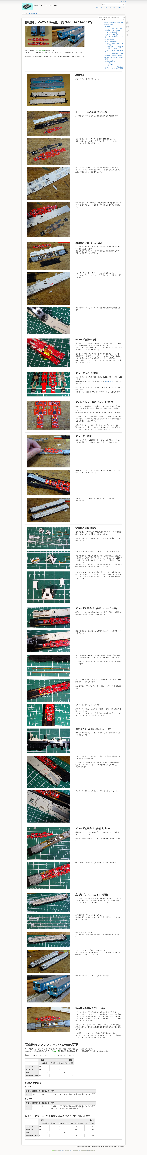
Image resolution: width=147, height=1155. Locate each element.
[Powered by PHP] (64, 1150)
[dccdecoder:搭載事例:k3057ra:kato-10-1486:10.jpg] (48, 384)
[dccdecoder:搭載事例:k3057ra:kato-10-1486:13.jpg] (48, 482)
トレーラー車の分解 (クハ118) (114, 28)
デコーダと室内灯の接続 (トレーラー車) (114, 44)
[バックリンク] (127, 31)
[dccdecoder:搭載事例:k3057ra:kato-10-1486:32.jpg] (48, 939)
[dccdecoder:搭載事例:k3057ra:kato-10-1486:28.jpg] (48, 843)
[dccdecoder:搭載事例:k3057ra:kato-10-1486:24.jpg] (48, 715)
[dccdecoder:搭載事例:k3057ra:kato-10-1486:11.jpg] (48, 415)
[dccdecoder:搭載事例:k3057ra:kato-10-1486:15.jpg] (48, 510)
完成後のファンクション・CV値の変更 (113, 58)
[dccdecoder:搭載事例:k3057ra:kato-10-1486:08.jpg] (48, 288)
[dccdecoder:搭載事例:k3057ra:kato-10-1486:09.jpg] (48, 320)
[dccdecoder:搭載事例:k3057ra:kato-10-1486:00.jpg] (38, 36)
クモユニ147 (54, 1051)
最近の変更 (99, 7)
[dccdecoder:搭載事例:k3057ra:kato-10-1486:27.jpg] (48, 806)
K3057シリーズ (40, 50)
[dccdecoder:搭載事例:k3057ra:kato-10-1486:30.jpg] (48, 902)
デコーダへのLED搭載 (111, 34)
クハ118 (109, 63)
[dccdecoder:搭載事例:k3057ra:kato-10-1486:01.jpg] (48, 90)
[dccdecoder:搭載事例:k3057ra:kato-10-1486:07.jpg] (48, 256)
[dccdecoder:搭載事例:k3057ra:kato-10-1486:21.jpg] (48, 641)
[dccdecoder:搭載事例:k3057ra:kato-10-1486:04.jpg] (48, 183)
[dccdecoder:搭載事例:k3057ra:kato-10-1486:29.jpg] (48, 875)
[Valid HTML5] (73, 1150)
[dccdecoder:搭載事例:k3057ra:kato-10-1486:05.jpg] (48, 219)
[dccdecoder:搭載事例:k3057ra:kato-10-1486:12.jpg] (48, 451)
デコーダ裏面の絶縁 (111, 32)
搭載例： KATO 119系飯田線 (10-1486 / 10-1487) (113, 23)
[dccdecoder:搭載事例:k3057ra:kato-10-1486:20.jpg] (48, 617)
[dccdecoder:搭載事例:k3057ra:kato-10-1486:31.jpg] (48, 921)
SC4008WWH (109, 381)
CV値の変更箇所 (110, 61)
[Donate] (55, 1150)
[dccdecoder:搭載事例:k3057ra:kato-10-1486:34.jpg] (68, 36)
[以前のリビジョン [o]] (127, 27)
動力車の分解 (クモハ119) (112, 30)
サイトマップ (121, 7)
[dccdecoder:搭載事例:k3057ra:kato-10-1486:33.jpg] (48, 961)
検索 (124, 4)
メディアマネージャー (109, 7)
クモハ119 (110, 65)
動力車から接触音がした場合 (113, 55)
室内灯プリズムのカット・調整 (114, 53)
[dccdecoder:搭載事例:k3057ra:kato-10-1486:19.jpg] (48, 586)
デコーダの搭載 (109, 39)
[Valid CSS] (82, 1150)
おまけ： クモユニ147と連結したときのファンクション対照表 (114, 67)
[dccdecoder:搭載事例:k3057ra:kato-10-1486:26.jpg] (48, 772)
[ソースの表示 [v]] (127, 23)
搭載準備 (107, 26)
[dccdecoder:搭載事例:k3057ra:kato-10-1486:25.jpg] (48, 741)
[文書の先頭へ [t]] (127, 35)
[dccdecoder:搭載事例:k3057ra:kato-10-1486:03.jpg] (48, 151)
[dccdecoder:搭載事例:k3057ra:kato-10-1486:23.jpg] (48, 690)
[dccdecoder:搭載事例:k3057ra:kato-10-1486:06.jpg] (48, 352)
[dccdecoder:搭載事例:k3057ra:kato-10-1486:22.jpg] (48, 666)
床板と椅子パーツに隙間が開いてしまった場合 (115, 47)
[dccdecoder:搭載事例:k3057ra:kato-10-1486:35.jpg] (48, 1019)
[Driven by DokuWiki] (91, 1150)
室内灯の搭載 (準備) (111, 41)
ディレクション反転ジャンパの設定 (114, 36)
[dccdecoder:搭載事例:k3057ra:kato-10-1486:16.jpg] (48, 538)
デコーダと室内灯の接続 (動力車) (114, 50)
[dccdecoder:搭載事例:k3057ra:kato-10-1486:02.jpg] (48, 123)
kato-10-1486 (33, 13)
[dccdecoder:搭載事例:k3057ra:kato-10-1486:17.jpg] (48, 560)
